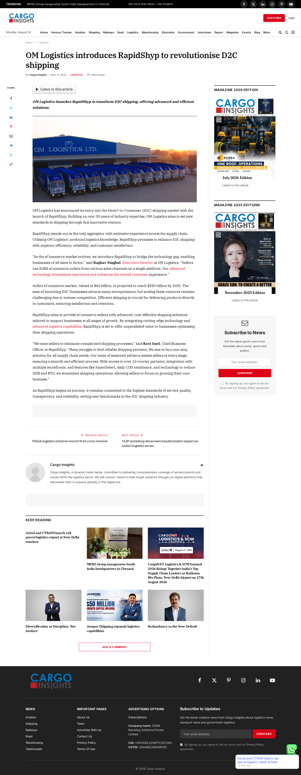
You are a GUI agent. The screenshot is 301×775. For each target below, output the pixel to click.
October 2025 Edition (244, 292)
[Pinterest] (11, 126)
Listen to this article (56, 89)
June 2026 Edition (237, 177)
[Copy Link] (11, 164)
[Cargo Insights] (21, 18)
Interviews (204, 32)
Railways (108, 32)
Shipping (94, 32)
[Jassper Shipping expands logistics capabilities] (115, 605)
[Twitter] (11, 108)
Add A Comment (114, 647)
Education (168, 32)
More (266, 32)
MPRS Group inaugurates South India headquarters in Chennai (68, 4)
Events (246, 32)
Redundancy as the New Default (172, 626)
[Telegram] (11, 145)
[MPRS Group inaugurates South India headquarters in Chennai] (115, 543)
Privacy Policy (246, 387)
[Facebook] (11, 98)
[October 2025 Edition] (244, 253)
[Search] (280, 32)
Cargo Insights (38, 74)
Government (186, 32)
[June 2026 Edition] (244, 138)
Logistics (132, 32)
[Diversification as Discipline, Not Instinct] (53, 605)
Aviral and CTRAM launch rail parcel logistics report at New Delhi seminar (52, 537)
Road (120, 32)
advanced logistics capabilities (57, 326)
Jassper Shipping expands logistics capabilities (113, 628)
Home (44, 32)
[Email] (11, 136)
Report (219, 32)
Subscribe (274, 17)
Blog (257, 32)
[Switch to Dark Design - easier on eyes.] (286, 32)
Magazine (232, 32)
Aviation (80, 32)
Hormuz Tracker (61, 32)
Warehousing (150, 32)
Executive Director (137, 262)
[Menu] (293, 32)
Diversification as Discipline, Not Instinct (50, 628)
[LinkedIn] (11, 117)
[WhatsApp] (11, 155)
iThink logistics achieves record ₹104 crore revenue (70, 441)
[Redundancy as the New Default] (176, 605)
